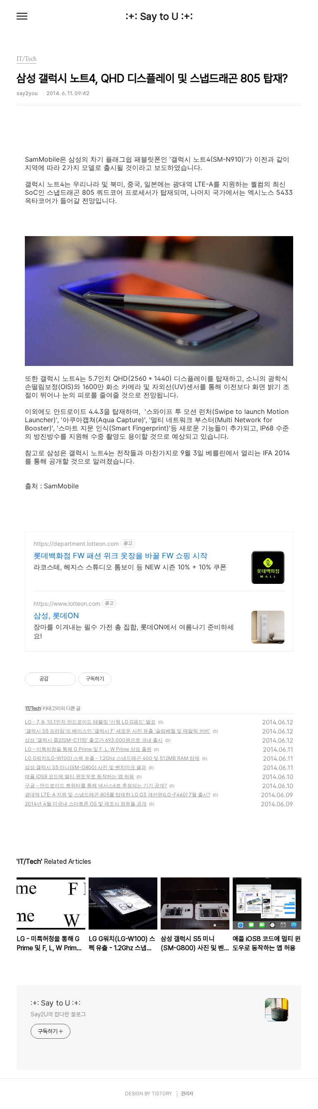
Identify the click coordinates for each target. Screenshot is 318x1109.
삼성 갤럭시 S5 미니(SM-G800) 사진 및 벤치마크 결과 (85, 767)
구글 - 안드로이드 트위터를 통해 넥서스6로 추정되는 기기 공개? (96, 785)
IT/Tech (33, 708)
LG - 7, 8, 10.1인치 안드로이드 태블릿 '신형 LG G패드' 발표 (90, 722)
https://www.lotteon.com (67, 603)
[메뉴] (22, 16)
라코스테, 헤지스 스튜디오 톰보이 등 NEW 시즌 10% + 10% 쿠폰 (130, 567)
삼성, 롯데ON (56, 615)
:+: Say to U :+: (159, 17)
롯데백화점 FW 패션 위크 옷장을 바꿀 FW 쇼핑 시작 (120, 555)
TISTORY (162, 1094)
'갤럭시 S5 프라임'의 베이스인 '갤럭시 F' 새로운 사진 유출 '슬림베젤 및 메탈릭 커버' (117, 731)
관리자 (187, 1094)
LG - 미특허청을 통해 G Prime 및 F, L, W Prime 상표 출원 (88, 749)
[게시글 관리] (66, 679)
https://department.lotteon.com (76, 543)
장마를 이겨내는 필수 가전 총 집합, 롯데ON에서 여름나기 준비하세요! (134, 631)
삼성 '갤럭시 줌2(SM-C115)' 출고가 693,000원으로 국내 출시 (94, 740)
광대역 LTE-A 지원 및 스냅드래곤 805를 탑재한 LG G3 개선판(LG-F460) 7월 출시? (117, 794)
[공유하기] (56, 679)
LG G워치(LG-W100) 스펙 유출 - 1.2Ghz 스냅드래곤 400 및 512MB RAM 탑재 (112, 758)
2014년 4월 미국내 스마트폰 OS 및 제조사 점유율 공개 (86, 804)
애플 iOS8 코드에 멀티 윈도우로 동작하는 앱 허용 (79, 776)
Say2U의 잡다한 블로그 (58, 1014)
